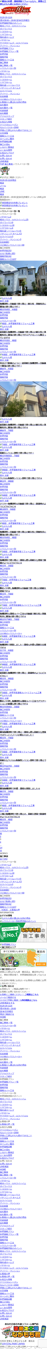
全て (3, 859)
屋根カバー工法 (7, 60)
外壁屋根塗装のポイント (11, 23)
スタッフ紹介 (6, 119)
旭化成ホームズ (7, 37)
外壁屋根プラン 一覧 (9, 51)
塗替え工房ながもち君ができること (16, 130)
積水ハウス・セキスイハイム (13, 26)
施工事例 (4, 62)
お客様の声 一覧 (7, 1124)
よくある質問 (6, 150)
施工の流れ (5, 144)
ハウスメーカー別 (8, 68)
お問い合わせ (6, 156)
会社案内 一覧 (6, 108)
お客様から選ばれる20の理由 (13, 102)
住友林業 (4, 96)
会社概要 (4, 113)
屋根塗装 (4, 57)
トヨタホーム (6, 31)
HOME (3, 1017)
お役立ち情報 (6, 122)
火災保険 (4, 133)
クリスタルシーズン (9, 125)
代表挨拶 (4, 110)
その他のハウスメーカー (11, 99)
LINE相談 (4, 161)
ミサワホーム (6, 34)
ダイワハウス (6, 29)
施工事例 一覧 (6, 65)
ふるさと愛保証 (7, 147)
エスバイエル (6, 91)
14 (1, 848)
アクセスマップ (7, 116)
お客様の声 (5, 1274)
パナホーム (5, 40)
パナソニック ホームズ (10, 88)
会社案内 (4, 105)
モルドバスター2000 (9, 127)
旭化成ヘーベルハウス (10, 85)
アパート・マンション (10, 46)
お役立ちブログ (7, 153)
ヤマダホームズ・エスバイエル (14, 43)
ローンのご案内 (7, 139)
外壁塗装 (4, 54)
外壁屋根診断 (6, 141)
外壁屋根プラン (7, 48)
